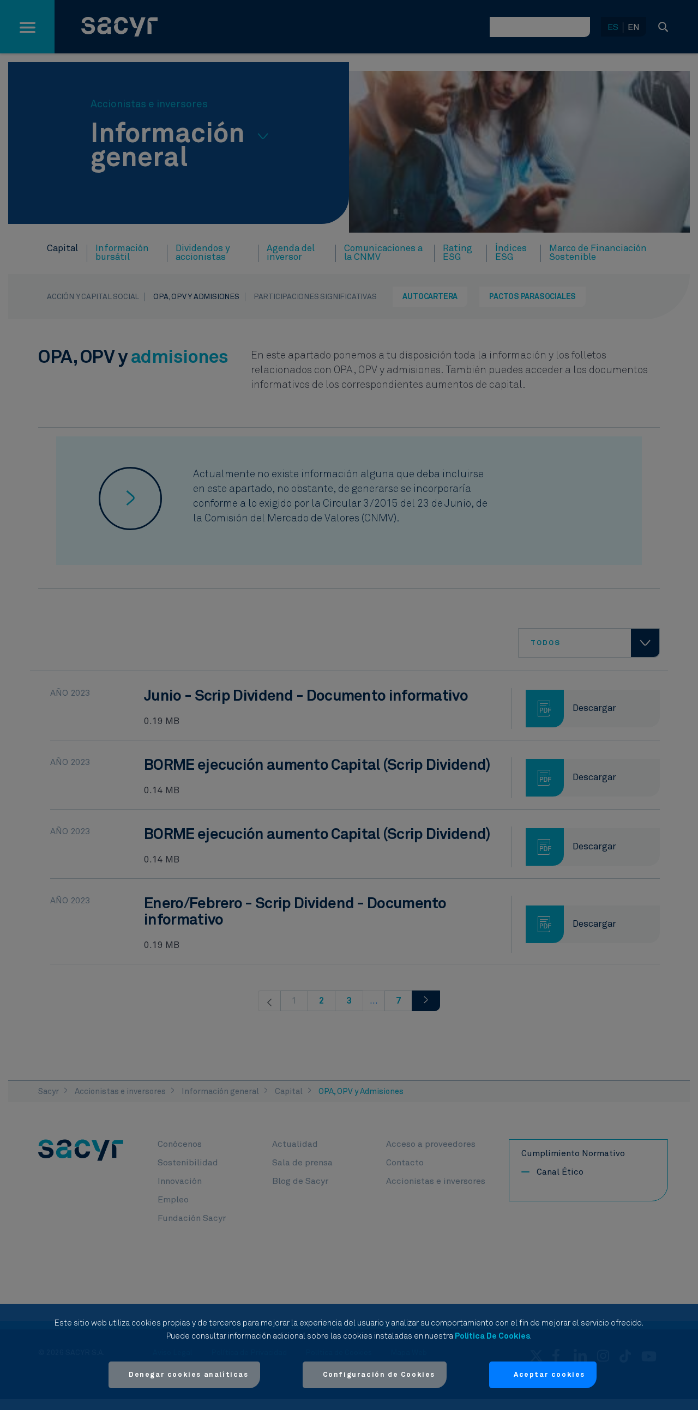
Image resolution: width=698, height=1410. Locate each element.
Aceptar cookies (549, 1374)
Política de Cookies (492, 1336)
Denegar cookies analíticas (189, 1374)
